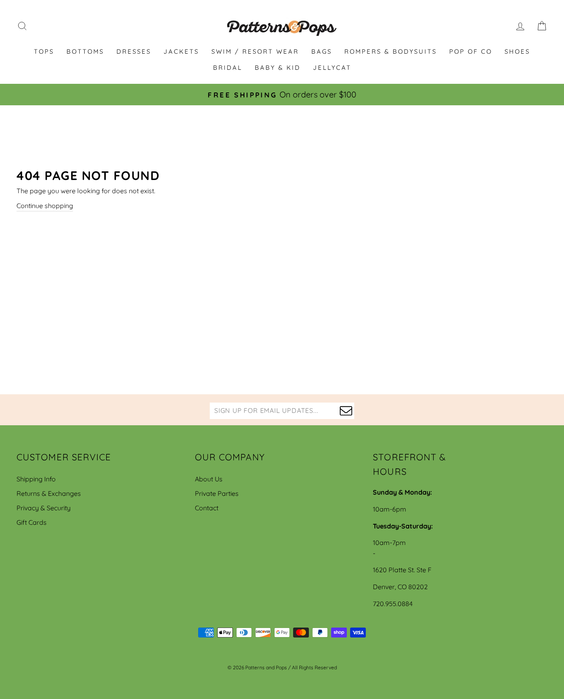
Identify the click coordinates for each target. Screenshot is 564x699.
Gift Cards (32, 522)
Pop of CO (470, 51)
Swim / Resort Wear (255, 51)
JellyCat (332, 67)
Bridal (227, 67)
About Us (209, 479)
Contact (206, 508)
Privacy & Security (44, 508)
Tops (44, 51)
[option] (282, 94)
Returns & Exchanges (49, 493)
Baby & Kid (278, 67)
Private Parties (217, 493)
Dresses (133, 51)
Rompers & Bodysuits (390, 51)
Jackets (181, 51)
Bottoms (85, 51)
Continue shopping (45, 205)
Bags (321, 51)
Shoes (517, 51)
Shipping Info (36, 479)
